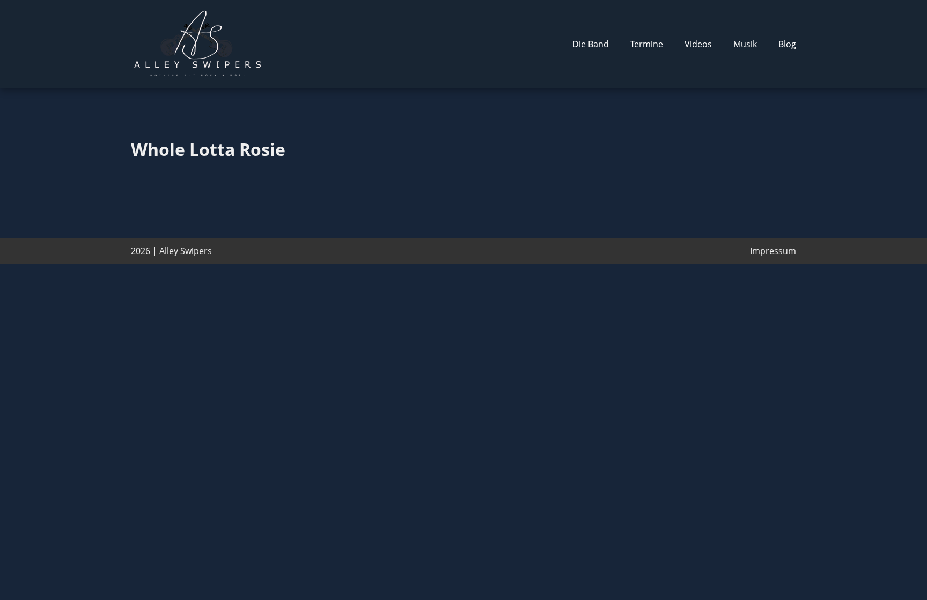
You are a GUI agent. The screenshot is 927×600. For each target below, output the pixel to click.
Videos (698, 44)
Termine (646, 44)
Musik (745, 44)
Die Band (590, 44)
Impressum (773, 251)
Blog (787, 44)
